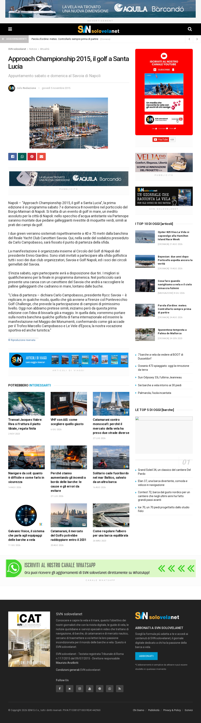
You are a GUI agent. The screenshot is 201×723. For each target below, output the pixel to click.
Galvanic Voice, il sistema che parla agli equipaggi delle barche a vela (26, 535)
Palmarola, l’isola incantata (154, 392)
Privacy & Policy (172, 710)
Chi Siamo (138, 710)
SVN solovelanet (17, 49)
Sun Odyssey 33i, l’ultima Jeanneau (160, 377)
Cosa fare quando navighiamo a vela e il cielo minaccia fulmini (175, 284)
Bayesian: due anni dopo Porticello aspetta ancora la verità (175, 260)
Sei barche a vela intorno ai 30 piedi (159, 385)
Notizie (33, 49)
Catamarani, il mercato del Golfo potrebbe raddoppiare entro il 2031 (68, 535)
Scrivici (189, 710)
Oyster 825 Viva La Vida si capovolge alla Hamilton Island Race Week (70, 38)
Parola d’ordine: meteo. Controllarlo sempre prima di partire (174, 309)
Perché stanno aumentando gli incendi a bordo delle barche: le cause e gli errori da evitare (68, 482)
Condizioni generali (67, 669)
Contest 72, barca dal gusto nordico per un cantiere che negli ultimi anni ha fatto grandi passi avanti (164, 496)
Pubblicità (153, 710)
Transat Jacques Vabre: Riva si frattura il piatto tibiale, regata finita (25, 424)
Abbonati (146, 656)
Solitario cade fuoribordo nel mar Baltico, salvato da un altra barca (111, 477)
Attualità (44, 49)
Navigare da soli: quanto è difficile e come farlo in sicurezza (26, 477)
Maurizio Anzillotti (67, 662)
